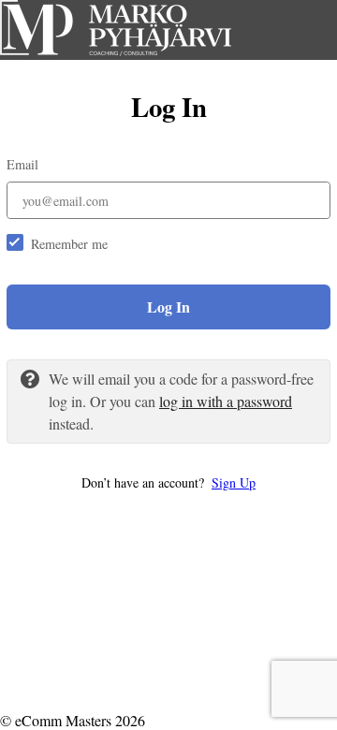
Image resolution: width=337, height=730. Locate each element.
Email (22, 164)
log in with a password (225, 401)
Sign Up (234, 482)
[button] (168, 482)
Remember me (69, 244)
